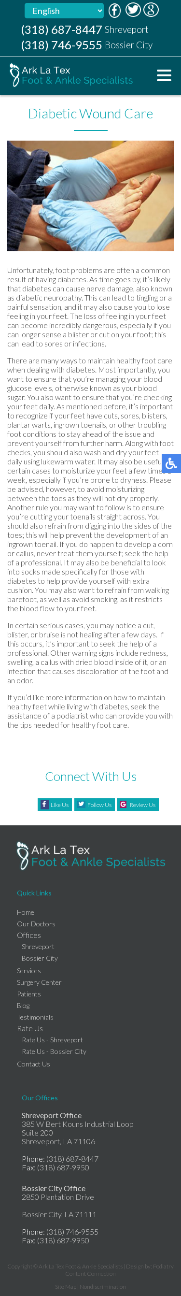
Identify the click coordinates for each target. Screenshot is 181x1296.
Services (29, 970)
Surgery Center (39, 982)
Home (25, 912)
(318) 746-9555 (61, 45)
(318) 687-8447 (61, 29)
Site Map (65, 1286)
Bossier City (40, 958)
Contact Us (33, 1064)
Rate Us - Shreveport (52, 1040)
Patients (29, 994)
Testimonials (35, 1017)
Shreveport (38, 946)
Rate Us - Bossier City (54, 1051)
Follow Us (99, 804)
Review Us (142, 804)
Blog (23, 1005)
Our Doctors (36, 924)
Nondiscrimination (103, 1286)
